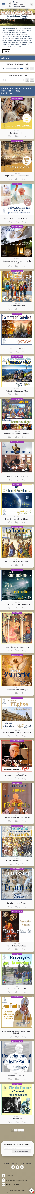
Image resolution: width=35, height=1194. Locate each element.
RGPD (23, 1192)
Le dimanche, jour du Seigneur (16, 690)
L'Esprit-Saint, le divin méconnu (17, 176)
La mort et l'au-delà (17, 348)
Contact (12, 1192)
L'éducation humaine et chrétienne (17, 306)
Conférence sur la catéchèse (16, 775)
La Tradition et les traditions (17, 562)
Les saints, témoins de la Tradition (17, 860)
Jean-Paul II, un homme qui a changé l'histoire (17, 1032)
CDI (26, 1192)
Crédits (16, 1192)
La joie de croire (17, 133)
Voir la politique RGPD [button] (14, 47)
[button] (27, 68)
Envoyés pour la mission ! (16, 989)
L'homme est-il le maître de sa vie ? (16, 218)
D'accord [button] (6, 51)
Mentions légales (6, 1192)
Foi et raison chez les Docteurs (16, 434)
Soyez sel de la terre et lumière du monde (17, 262)
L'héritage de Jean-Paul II (17, 1076)
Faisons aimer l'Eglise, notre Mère (17, 732)
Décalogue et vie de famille (17, 476)
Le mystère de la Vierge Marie (17, 647)
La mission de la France (17, 903)
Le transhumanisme (17, 1118)
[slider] (9, 68)
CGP (29, 1192)
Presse (20, 1192)
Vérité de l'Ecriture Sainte (16, 946)
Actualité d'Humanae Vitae (17, 391)
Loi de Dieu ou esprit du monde (17, 604)
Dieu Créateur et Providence (17, 519)
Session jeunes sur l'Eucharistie (17, 818)
